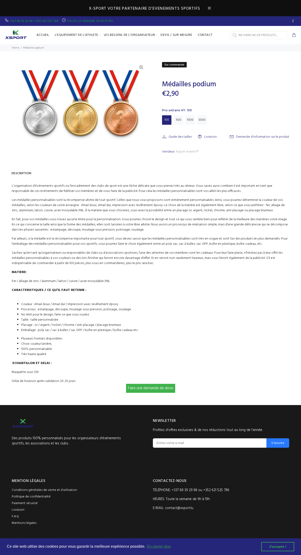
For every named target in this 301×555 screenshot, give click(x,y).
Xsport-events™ (187, 151)
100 (166, 120)
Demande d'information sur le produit (262, 137)
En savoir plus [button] (159, 546)
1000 (190, 120)
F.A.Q (15, 516)
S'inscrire (277, 443)
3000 (202, 120)
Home (15, 48)
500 (178, 120)
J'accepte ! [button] (277, 546)
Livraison (210, 137)
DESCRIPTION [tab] (22, 173)
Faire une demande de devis (150, 388)
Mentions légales (24, 523)
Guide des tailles (180, 137)
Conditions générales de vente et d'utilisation (44, 490)
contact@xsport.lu (179, 508)
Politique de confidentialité (31, 496)
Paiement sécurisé (25, 503)
